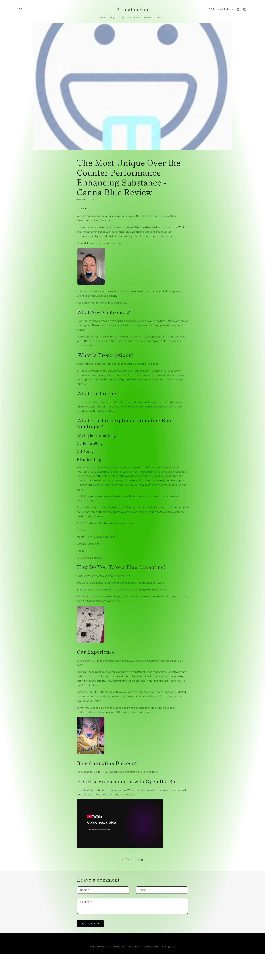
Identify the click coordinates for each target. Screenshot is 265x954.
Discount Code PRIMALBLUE (100, 771)
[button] (20, 9)
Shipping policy (168, 947)
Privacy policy (134, 947)
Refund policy (119, 947)
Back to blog (134, 859)
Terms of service (150, 947)
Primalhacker (103, 947)
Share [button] (83, 208)
